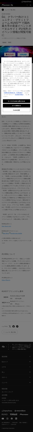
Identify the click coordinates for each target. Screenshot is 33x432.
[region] (16, 86)
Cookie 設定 (16, 110)
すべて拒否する (16, 105)
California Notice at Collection (13, 93)
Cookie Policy (19, 94)
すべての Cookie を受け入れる (16, 101)
